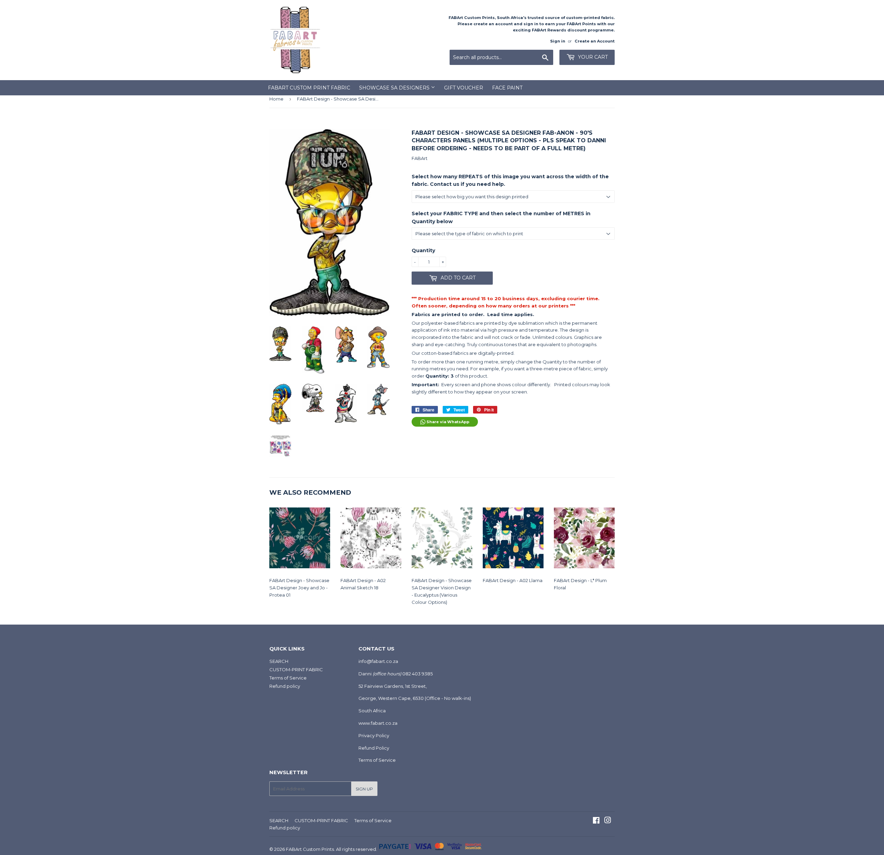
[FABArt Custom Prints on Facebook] (596, 821)
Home (276, 99)
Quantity (423, 250)
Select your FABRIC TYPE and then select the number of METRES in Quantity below (501, 217)
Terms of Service (288, 678)
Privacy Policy (373, 735)
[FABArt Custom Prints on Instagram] (607, 821)
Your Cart (592, 57)
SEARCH (278, 661)
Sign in (557, 41)
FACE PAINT (507, 88)
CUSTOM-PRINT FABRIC (296, 669)
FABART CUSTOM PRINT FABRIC (309, 88)
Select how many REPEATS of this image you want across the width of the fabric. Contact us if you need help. (510, 180)
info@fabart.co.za (378, 661)
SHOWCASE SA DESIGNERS (395, 88)
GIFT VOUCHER (463, 88)
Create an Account (595, 41)
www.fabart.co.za (377, 723)
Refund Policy (373, 748)
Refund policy (284, 686)
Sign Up (364, 788)
